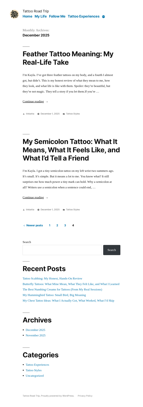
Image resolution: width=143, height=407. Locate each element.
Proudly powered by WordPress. (58, 395)
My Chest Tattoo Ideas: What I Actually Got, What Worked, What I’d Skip (68, 301)
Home (27, 16)
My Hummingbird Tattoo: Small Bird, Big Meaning (54, 295)
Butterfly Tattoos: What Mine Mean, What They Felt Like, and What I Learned (71, 284)
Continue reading (35, 101)
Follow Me (57, 16)
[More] (103, 16)
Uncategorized (35, 376)
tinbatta (30, 113)
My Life (41, 16)
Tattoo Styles (73, 113)
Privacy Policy (85, 395)
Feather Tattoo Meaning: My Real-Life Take (68, 58)
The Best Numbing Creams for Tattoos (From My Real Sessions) (62, 289)
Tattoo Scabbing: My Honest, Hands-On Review (52, 278)
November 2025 (36, 335)
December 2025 (35, 330)
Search (27, 242)
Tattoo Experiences (83, 16)
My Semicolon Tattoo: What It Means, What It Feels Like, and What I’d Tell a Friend (71, 149)
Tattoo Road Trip (36, 11)
